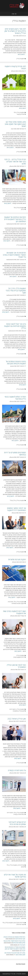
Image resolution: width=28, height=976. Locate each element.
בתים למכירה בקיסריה (18, 814)
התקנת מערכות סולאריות (17, 559)
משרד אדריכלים (20, 924)
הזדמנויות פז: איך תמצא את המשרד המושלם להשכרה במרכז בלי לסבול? (14, 254)
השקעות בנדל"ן (20, 58)
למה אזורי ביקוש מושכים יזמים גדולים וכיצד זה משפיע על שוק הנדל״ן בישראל (15, 31)
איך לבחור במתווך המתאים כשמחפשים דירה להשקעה (16, 509)
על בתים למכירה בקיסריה (17, 770)
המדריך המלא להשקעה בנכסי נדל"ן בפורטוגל (15, 397)
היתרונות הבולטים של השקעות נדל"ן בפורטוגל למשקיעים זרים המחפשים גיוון (15, 219)
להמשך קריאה (21, 54)
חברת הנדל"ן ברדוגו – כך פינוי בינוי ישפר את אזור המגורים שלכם (15, 161)
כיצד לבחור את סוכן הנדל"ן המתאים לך (16, 666)
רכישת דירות (12, 709)
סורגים (22, 867)
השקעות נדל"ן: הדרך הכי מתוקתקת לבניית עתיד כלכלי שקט (16, 290)
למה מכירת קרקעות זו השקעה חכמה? (15, 67)
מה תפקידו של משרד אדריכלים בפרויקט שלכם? (15, 875)
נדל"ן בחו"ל (13, 500)
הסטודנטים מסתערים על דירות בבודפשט (15, 453)
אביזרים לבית (21, 865)
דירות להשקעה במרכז (18, 657)
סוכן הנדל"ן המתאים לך (18, 711)
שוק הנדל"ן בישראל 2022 (17, 718)
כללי (15, 112)
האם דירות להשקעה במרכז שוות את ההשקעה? (14, 612)
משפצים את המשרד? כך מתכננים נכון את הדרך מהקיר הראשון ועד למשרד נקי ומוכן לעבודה (15, 948)
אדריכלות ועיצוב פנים (19, 922)
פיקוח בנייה (22, 945)
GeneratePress (6, 973)
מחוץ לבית (10, 601)
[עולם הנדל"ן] (17, 6)
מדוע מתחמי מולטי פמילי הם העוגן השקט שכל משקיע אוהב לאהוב (15, 124)
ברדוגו (22, 209)
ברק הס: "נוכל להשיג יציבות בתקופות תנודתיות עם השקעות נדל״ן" (15, 326)
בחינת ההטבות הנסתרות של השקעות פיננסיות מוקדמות (16, 362)
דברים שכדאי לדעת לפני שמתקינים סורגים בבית (17, 823)
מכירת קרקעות (20, 114)
